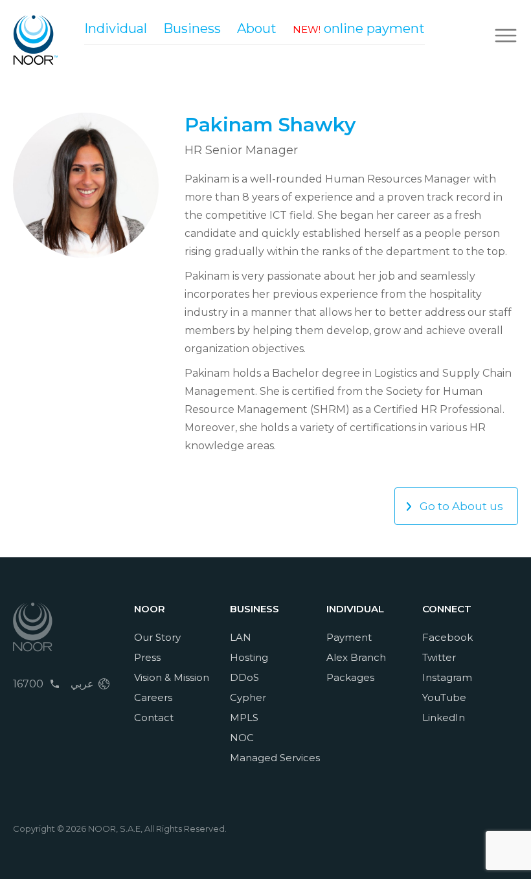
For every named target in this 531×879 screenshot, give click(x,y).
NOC (242, 737)
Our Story (157, 637)
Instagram (447, 677)
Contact (154, 717)
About (257, 28)
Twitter (439, 657)
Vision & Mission (171, 677)
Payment (349, 637)
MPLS (244, 717)
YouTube (444, 697)
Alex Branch (356, 657)
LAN (240, 637)
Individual (115, 28)
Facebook (447, 637)
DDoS (244, 677)
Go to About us (461, 506)
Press (147, 657)
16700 (28, 684)
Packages (350, 677)
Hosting (249, 657)
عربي (82, 684)
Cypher (248, 697)
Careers (153, 697)
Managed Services (275, 757)
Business (192, 28)
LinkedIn (443, 717)
